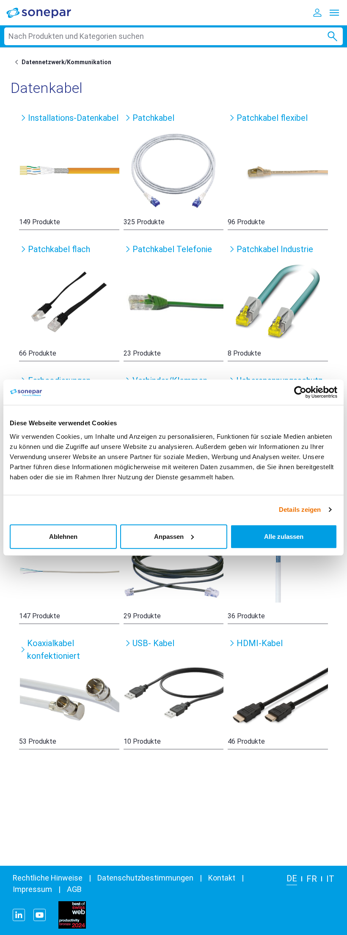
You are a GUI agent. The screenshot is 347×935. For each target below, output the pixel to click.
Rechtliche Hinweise (48, 877)
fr (311, 879)
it (330, 879)
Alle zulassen (283, 536)
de (291, 878)
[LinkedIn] (19, 915)
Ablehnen (63, 536)
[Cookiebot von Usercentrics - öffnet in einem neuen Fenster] (300, 392)
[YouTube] (39, 915)
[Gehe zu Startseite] (18, 62)
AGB (74, 889)
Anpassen (169, 536)
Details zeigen (300, 509)
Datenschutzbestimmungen (145, 877)
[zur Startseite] (44, 12)
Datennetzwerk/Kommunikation (66, 62)
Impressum (32, 889)
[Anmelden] (317, 12)
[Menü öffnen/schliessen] (334, 12)
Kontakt (221, 877)
